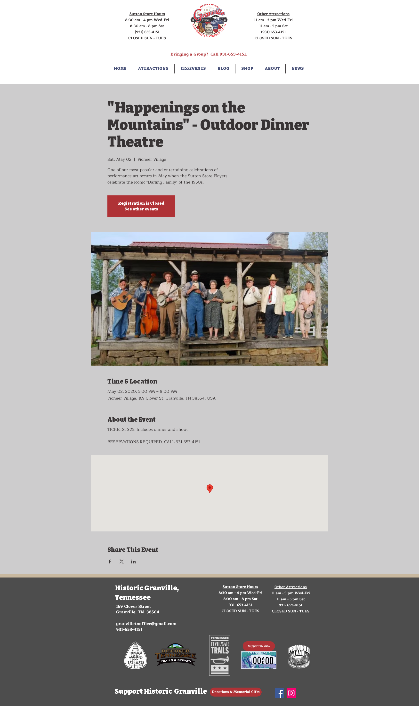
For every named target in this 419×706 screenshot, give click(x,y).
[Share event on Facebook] (109, 561)
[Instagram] (291, 693)
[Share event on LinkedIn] (133, 561)
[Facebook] (279, 693)
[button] (153, 68)
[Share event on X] (121, 561)
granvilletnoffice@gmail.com (146, 623)
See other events (141, 209)
